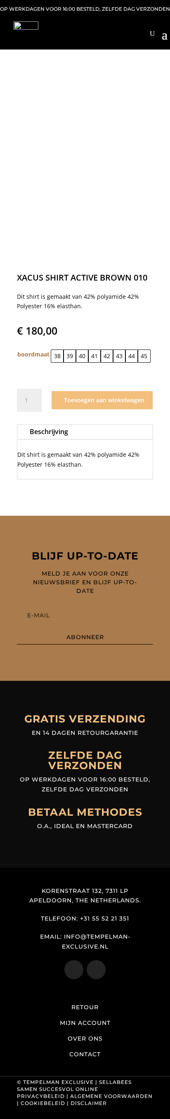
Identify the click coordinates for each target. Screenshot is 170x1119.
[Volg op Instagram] (73, 969)
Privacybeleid (41, 1096)
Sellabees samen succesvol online (74, 1085)
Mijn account (85, 1023)
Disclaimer (89, 1103)
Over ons (85, 1038)
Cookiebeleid (43, 1103)
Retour (85, 1007)
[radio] (57, 356)
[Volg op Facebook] (96, 969)
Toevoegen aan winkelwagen (104, 400)
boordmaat (33, 354)
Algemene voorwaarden (111, 1096)
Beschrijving (49, 431)
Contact (85, 1054)
